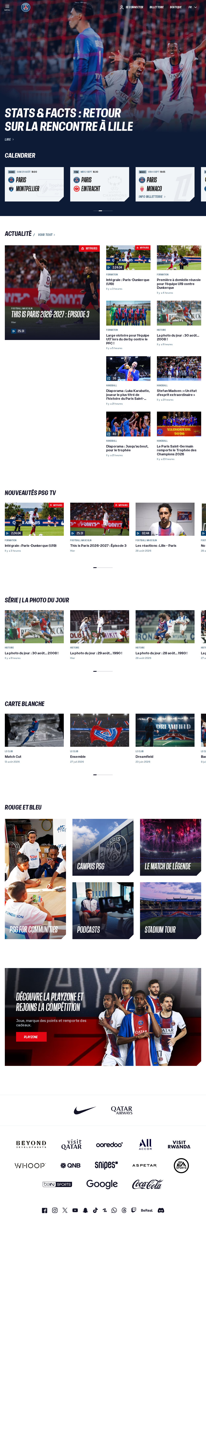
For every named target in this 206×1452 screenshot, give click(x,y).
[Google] (102, 1184)
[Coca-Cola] (147, 1184)
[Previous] (9, 184)
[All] (145, 1144)
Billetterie (157, 7)
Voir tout (45, 234)
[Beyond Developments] (31, 1144)
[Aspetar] (144, 1165)
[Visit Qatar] (71, 1144)
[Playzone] (31, 1037)
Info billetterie (150, 196)
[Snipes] (106, 1165)
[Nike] (85, 1110)
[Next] (196, 184)
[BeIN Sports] (57, 1184)
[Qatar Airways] (121, 1110)
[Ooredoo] (109, 1144)
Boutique (175, 7)
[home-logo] (26, 7)
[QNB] (70, 1165)
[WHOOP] (30, 1165)
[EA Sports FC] (181, 1165)
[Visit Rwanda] (179, 1144)
